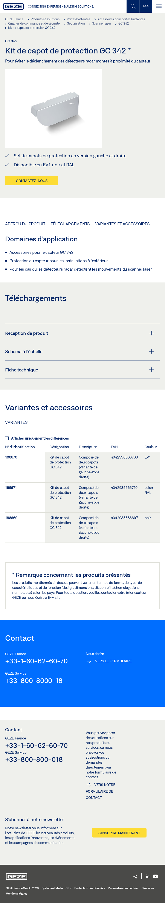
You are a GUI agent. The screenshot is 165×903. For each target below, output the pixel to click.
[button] (135, 877)
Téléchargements (70, 223)
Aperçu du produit (25, 223)
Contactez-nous (31, 181)
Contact (13, 729)
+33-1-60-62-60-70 (36, 661)
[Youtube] (155, 876)
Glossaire (148, 888)
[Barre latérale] (145, 6)
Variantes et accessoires (122, 223)
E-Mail (53, 597)
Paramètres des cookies (123, 888)
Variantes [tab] (16, 422)
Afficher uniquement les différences (40, 438)
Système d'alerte (52, 888)
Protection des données (89, 888)
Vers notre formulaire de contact (100, 791)
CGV (68, 888)
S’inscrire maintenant (119, 833)
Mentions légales (16, 893)
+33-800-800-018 (34, 759)
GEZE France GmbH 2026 (22, 888)
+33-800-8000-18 (33, 680)
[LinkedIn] (148, 876)
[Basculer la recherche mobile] (132, 6)
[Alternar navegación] (158, 6)
